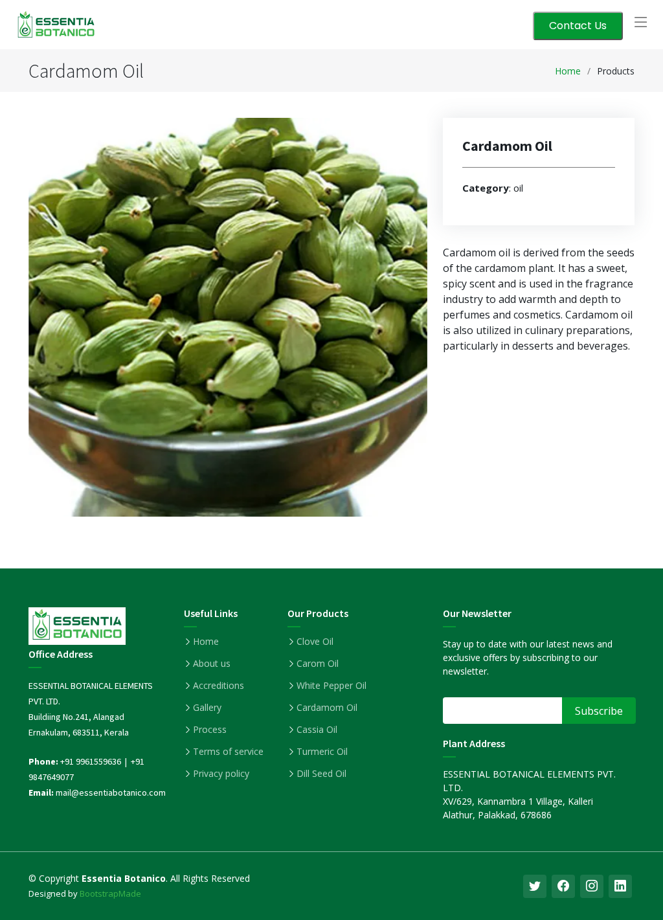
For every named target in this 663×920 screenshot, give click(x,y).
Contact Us (578, 25)
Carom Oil (318, 663)
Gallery (207, 707)
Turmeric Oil (322, 751)
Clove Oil (315, 641)
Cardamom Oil (327, 707)
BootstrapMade (110, 893)
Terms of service (228, 751)
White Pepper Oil (331, 685)
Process (210, 729)
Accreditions (218, 685)
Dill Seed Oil (321, 773)
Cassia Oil (317, 729)
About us (211, 663)
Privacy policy (221, 773)
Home (568, 71)
